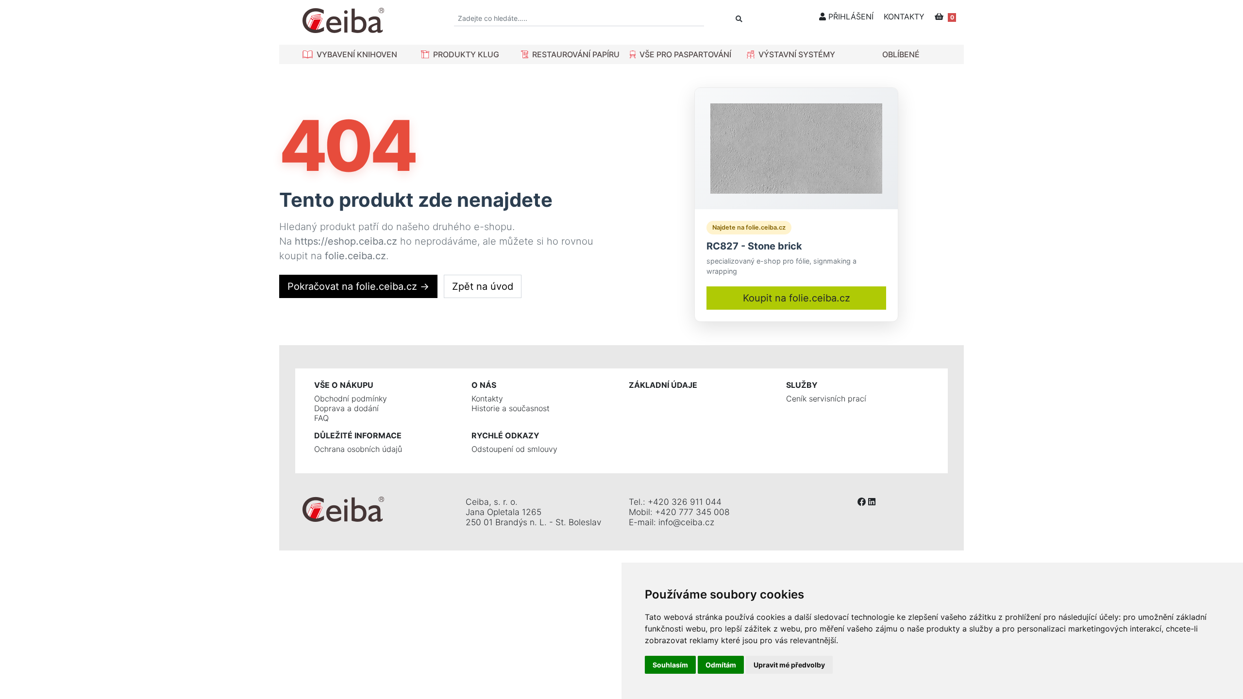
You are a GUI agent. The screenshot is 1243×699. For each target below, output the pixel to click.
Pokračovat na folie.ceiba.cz (358, 286)
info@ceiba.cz (686, 522)
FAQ (321, 418)
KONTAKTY (904, 16)
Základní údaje (663, 385)
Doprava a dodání (346, 408)
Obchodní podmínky (350, 398)
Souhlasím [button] (670, 665)
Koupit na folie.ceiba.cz (796, 298)
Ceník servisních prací (826, 398)
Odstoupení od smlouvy (514, 449)
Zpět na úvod (482, 286)
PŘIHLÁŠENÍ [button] (849, 16)
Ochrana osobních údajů (358, 449)
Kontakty (487, 398)
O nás (483, 385)
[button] (350, 54)
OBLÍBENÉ (901, 54)
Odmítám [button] (720, 665)
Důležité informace (358, 435)
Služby (802, 385)
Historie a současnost (510, 408)
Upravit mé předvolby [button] (789, 665)
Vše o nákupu (343, 385)
